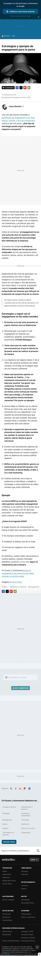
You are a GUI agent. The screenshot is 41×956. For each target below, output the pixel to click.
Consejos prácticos (9, 807)
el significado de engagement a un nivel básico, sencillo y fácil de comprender (18, 118)
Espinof (23, 888)
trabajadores (25, 832)
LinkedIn (29, 788)
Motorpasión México (28, 941)
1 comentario (9, 88)
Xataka (4, 871)
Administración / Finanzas (27, 808)
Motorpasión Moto (27, 903)
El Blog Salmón (26, 914)
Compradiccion (7, 920)
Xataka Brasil (6, 934)
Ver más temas (9, 842)
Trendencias (6, 914)
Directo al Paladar (8, 900)
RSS (20, 788)
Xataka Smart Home (9, 880)
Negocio (5, 828)
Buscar (38, 851)
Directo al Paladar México (11, 941)
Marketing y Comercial (18, 587)
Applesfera (6, 877)
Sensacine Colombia (28, 938)
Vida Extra (24, 874)
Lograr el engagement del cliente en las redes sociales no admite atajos (18, 573)
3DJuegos (24, 871)
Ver (21, 688)
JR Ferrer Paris (15, 582)
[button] (16, 106)
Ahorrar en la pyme (28, 828)
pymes (4, 824)
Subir (33, 860)
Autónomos (25, 824)
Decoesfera (6, 917)
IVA (14, 36)
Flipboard (24, 87)
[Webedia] (8, 861)
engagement (34, 587)
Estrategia (6, 813)
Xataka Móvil (6, 874)
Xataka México (7, 931)
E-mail (28, 87)
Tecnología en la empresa (8, 834)
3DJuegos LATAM (27, 931)
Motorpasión (25, 900)
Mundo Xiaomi (7, 884)
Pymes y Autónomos (28, 917)
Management (7, 820)
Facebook (17, 87)
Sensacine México (27, 934)
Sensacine (24, 885)
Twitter (21, 87)
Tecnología (25, 820)
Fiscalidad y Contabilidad (25, 814)
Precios (6, 36)
